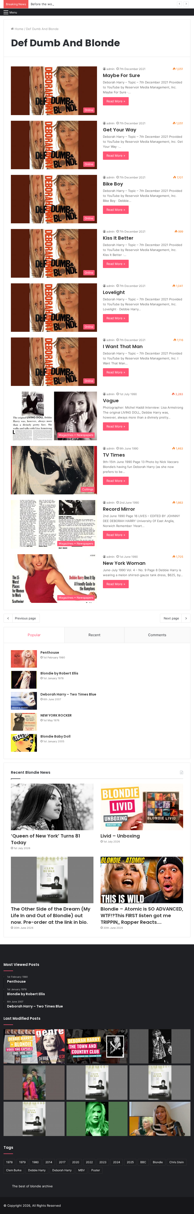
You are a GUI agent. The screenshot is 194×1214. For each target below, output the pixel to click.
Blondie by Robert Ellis (59, 673)
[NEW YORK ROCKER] (24, 722)
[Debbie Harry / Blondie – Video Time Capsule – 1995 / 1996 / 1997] (34, 1046)
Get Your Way (119, 129)
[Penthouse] (24, 659)
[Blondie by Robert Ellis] (24, 680)
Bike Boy (113, 184)
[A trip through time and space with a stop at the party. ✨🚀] (159, 1046)
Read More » (115, 101)
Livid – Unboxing (120, 836)
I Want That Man (123, 346)
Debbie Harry (37, 1170)
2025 (130, 1162)
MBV (81, 1170)
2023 (102, 1162)
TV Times (114, 455)
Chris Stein (176, 1162)
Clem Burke (14, 1170)
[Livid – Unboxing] (142, 807)
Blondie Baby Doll (55, 736)
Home (18, 29)
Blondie (158, 1162)
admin (110, 69)
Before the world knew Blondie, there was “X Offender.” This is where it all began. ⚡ (94, 4)
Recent (94, 635)
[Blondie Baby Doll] (24, 743)
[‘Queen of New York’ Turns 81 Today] (52, 807)
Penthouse (49, 652)
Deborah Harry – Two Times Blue (68, 694)
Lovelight (114, 292)
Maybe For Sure (121, 75)
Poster (95, 1170)
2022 (89, 1162)
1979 (22, 1162)
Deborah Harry (62, 1170)
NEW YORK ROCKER (56, 715)
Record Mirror (119, 509)
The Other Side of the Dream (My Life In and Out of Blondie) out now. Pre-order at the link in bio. (50, 915)
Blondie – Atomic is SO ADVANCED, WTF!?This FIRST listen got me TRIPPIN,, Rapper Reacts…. (142, 915)
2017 (62, 1162)
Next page (171, 618)
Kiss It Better (118, 238)
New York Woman (124, 563)
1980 (35, 1162)
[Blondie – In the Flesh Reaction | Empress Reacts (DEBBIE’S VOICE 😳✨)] (159, 1119)
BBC (143, 1162)
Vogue (111, 400)
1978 (9, 1162)
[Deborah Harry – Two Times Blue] (24, 701)
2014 (48, 1162)
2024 (116, 1162)
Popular (34, 635)
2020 (75, 1162)
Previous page (25, 618)
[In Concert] (97, 1046)
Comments (157, 635)
